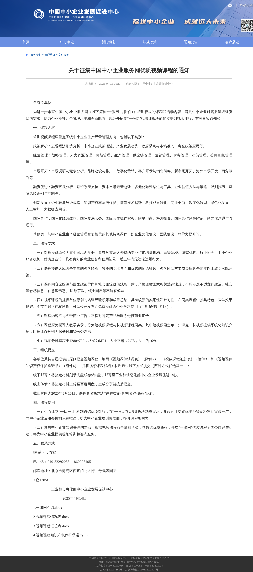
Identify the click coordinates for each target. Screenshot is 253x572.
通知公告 (191, 42)
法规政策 (150, 42)
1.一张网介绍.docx (47, 508)
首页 (26, 42)
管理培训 (49, 54)
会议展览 (232, 42)
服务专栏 (35, 54)
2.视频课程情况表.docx (51, 517)
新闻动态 (108, 42)
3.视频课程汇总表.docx (51, 526)
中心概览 (67, 42)
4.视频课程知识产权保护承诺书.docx (62, 535)
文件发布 (63, 54)
